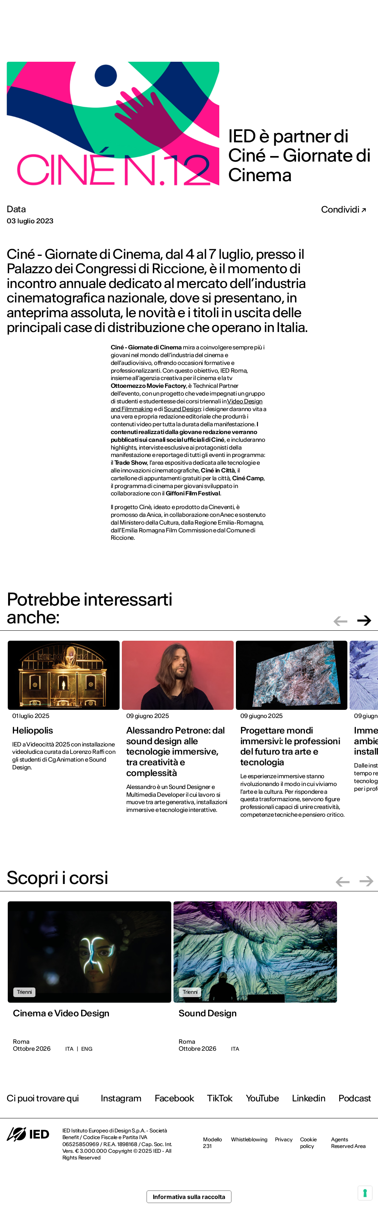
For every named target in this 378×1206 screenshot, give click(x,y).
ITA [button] (358, 10)
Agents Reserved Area (348, 1142)
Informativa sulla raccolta (189, 1196)
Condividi (341, 209)
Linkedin (308, 1098)
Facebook (174, 1098)
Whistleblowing (249, 1139)
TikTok (219, 1098)
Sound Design (182, 409)
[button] (340, 620)
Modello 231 (212, 1142)
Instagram (121, 1098)
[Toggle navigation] (366, 36)
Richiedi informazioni (325, 35)
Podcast (355, 1098)
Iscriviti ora (271, 36)
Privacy (284, 1139)
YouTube (262, 1098)
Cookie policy (308, 1142)
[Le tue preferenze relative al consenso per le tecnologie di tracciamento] (365, 1193)
